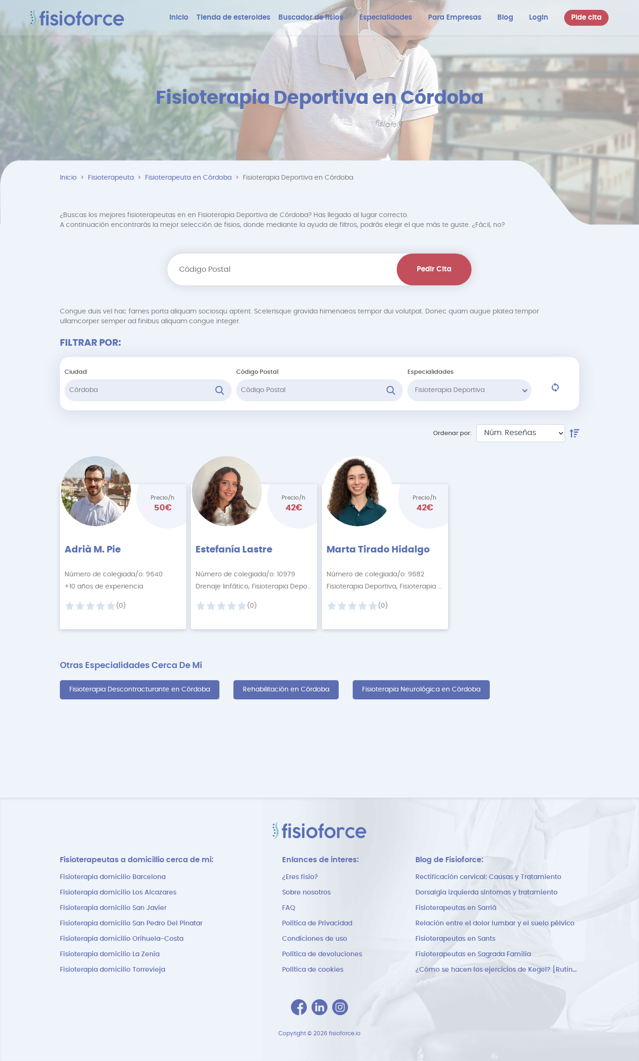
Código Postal (257, 372)
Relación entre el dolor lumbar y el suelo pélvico (494, 923)
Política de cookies (312, 970)
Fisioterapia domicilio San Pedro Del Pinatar (131, 923)
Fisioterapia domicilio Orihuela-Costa (121, 939)
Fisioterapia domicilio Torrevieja (112, 970)
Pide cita (586, 17)
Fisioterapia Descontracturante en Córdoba (139, 689)
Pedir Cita (434, 269)
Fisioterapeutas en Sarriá (455, 908)
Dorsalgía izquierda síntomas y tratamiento (486, 892)
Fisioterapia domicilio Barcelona (113, 877)
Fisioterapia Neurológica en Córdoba (421, 689)
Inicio (68, 177)
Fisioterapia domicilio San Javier (113, 908)
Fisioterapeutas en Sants (455, 939)
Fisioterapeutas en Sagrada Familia (473, 954)
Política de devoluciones (322, 954)
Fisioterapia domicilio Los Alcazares (118, 892)
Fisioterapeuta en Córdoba (188, 177)
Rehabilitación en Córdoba (286, 689)
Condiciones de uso (314, 939)
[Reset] (555, 387)
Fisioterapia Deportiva (450, 390)
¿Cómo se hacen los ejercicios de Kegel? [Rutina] (497, 970)
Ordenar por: (452, 433)
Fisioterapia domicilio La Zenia (110, 954)
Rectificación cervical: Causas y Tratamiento (488, 877)
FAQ (288, 908)
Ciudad (76, 372)
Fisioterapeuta (111, 177)
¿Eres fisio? (300, 877)
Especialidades (430, 372)
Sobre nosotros (306, 892)
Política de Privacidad (317, 923)
